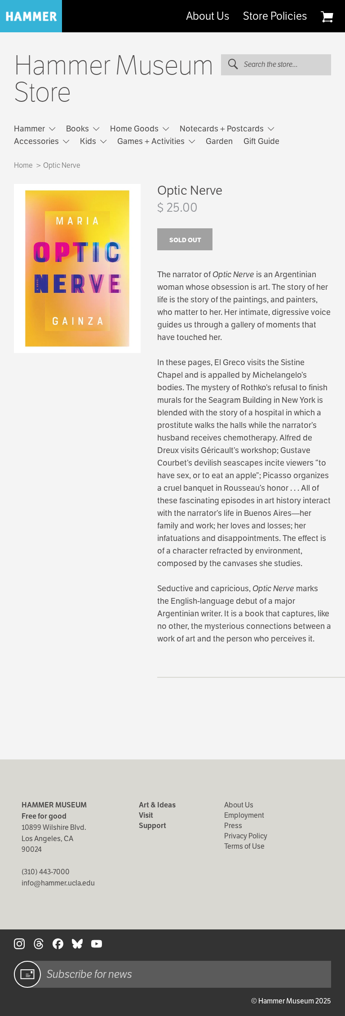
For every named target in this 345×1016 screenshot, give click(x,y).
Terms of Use (244, 846)
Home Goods (135, 128)
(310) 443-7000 (46, 871)
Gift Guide (261, 141)
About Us (207, 16)
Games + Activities (151, 141)
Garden (219, 141)
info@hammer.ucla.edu (58, 883)
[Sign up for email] (27, 974)
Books (78, 128)
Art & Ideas (157, 805)
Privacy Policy (245, 836)
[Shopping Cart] (327, 16)
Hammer (30, 128)
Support (152, 825)
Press (233, 825)
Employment (244, 815)
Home (23, 165)
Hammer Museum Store (114, 79)
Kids (89, 141)
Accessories (37, 141)
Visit (146, 815)
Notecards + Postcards (222, 128)
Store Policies (275, 16)
